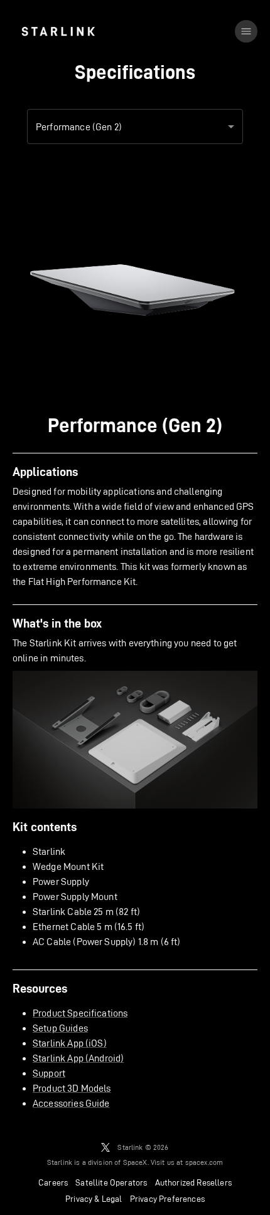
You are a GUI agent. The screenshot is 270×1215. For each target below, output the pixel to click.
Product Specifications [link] (80, 1013)
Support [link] (49, 1073)
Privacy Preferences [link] (167, 1199)
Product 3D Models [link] (72, 1088)
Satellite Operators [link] (111, 1182)
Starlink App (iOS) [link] (70, 1043)
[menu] (246, 31)
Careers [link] (53, 1182)
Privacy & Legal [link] (93, 1199)
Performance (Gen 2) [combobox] (79, 127)
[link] (58, 31)
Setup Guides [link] (60, 1028)
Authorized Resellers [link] (193, 1182)
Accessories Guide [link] (71, 1103)
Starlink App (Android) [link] (78, 1058)
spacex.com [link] (204, 1162)
